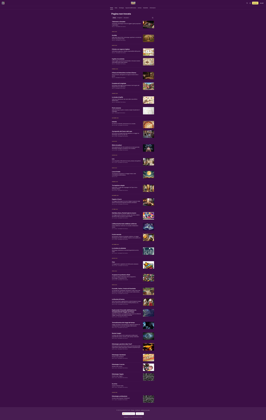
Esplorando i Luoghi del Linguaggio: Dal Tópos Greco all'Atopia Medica (124, 188)
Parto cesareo (116, 108)
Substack (126, 417)
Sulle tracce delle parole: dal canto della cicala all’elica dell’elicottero (124, 99)
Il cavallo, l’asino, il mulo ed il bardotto (124, 288)
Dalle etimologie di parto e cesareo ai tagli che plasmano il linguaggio (126, 110)
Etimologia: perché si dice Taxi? (122, 344)
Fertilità (114, 35)
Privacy (132, 410)
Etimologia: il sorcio (118, 364)
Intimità (114, 122)
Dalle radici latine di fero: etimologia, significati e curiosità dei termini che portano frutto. (126, 38)
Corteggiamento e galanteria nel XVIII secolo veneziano (125, 264)
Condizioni (137, 410)
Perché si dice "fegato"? (117, 376)
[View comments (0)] (122, 28)
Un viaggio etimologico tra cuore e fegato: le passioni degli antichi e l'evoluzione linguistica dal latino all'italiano (126, 201)
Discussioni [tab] (126, 17)
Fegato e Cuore (117, 199)
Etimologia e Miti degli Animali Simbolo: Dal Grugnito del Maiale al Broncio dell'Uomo (125, 86)
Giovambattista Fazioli (121, 26)
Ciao (113, 262)
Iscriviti (255, 3)
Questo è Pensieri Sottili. (118, 385)
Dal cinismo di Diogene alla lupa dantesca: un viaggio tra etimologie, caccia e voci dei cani (125, 134)
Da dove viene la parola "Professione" (121, 398)
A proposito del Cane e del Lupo (122, 131)
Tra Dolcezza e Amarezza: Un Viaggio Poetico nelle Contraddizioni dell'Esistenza (124, 174)
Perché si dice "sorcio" (117, 366)
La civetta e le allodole (119, 248)
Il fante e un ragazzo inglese (121, 49)
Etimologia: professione (119, 396)
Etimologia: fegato (118, 374)
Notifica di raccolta (145, 410)
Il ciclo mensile (116, 234)
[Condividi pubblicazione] (250, 3)
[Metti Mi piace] (113, 28)
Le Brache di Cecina (118, 299)
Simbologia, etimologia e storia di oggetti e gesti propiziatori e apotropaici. (126, 24)
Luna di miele (116, 171)
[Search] (247, 3)
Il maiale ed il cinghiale (119, 83)
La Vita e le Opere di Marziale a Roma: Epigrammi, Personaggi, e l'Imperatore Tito (124, 277)
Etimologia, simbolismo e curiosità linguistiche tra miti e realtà (125, 250)
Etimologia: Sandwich (119, 355)
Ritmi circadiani (117, 145)
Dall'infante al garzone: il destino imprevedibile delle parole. (126, 51)
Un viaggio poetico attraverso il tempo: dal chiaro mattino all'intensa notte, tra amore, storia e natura (126, 215)
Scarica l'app (140, 413)
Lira (113, 159)
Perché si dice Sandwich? (118, 356)
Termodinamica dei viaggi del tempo (123, 322)
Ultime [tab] (114, 17)
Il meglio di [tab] (119, 17)
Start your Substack (129, 413)
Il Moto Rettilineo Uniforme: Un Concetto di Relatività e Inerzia (125, 226)
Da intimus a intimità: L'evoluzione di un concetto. (124, 123)
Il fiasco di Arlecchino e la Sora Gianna (124, 72)
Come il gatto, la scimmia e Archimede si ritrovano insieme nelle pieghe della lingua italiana (126, 61)
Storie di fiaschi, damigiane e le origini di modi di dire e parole (125, 75)
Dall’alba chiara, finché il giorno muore (124, 213)
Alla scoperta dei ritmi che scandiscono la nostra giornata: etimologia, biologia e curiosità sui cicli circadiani (126, 147)
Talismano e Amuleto (118, 21)
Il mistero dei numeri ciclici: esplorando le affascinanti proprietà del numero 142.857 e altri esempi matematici (125, 336)
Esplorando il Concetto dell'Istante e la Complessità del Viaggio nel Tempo (124, 311)
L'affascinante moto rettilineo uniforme (124, 224)
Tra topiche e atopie (118, 185)
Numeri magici (116, 333)
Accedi (262, 3)
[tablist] (121, 17)
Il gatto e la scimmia (118, 59)
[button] (111, 7)
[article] (133, 25)
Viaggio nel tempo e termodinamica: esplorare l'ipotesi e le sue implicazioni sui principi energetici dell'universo (126, 325)
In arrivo (114, 384)
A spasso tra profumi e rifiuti (121, 275)
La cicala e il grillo (117, 97)
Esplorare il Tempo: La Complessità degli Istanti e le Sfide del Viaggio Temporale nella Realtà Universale (126, 314)
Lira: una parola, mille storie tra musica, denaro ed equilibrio (126, 161)
